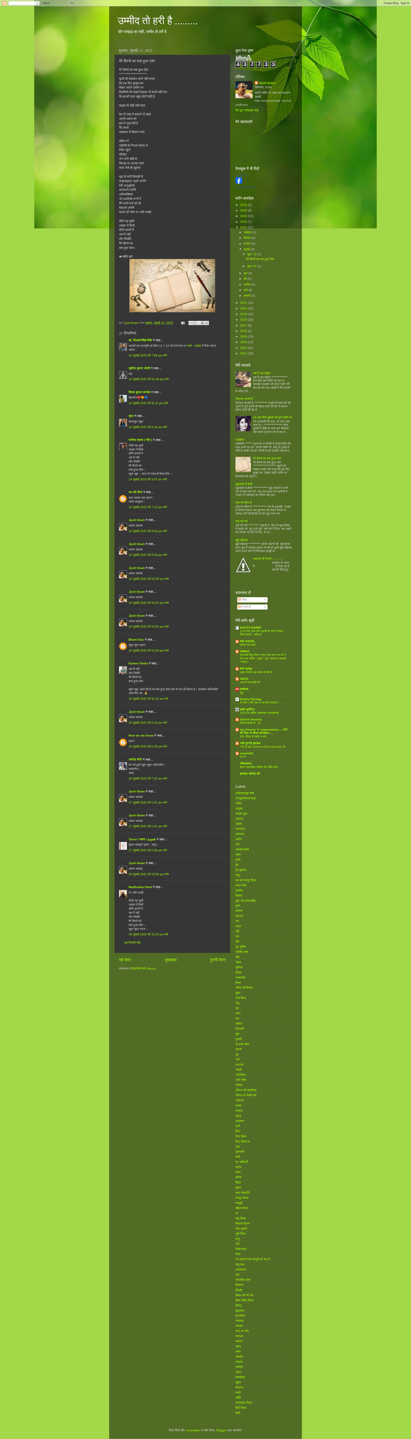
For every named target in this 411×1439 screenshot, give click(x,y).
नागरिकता (240, 1074)
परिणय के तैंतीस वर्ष (245, 1095)
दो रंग (243, 756)
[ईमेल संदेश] (183, 322)
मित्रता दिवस (242, 1223)
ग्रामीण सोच (241, 952)
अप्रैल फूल (241, 813)
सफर (238, 1346)
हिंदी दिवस (240, 1407)
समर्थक (239, 1356)
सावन (238, 1372)
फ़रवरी (247, 295)
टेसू (237, 1003)
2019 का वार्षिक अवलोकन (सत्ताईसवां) (259, 712)
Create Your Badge (245, 187)
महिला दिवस (241, 1208)
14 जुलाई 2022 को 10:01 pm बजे (149, 602)
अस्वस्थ (239, 834)
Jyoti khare (137, 520)
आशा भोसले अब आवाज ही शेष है (256, 672)
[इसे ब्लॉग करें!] (194, 323)
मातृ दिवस (240, 1218)
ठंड (237, 1008)
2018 (244, 319)
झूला (237, 992)
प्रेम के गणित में (243, 502)
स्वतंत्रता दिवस (243, 1402)
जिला (238, 982)
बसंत (238, 1172)
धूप (237, 1054)
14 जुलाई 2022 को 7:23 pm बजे (148, 507)
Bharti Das (136, 639)
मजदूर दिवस (241, 1197)
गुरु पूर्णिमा (240, 946)
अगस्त (247, 243)
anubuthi (246, 753)
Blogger (221, 1430)
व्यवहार (239, 1325)
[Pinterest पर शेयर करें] (207, 323)
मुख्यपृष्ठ (171, 960)
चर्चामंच (244, 689)
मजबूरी (239, 1203)
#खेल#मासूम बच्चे (244, 793)
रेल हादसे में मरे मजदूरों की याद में (252, 1259)
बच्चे (237, 1156)
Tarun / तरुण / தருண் (143, 839)
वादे (237, 1274)
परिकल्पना (246, 763)
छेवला (238, 972)
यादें (237, 1244)
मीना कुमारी (241, 1228)
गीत (237, 941)
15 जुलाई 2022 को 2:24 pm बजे (148, 722)
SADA (244, 678)
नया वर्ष (239, 1064)
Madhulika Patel (140, 887)
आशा (238, 854)
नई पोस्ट (125, 960)
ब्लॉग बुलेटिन (247, 709)
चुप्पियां (239, 967)
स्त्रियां (239, 1387)
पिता (237, 1131)
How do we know (141, 735)
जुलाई (247, 249)
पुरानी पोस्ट (218, 960)
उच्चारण (244, 651)
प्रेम (237, 1146)
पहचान (239, 1110)
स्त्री (238, 1392)
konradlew (193, 1430)
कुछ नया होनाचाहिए (245, 900)
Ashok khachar (251, 719)
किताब (238, 895)
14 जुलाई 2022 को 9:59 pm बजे (148, 531)
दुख (237, 1034)
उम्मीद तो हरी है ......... (158, 20)
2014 (244, 342)
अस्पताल (240, 828)
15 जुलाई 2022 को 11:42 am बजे (148, 698)
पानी (237, 1126)
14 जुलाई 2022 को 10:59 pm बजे (149, 650)
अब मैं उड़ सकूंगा (262, 373)
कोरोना (239, 910)
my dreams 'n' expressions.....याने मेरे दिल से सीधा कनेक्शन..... (263, 731)
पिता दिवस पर (242, 1141)
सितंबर (248, 238)
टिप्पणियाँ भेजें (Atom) (143, 968)
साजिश (239, 1367)
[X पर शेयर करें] (199, 323)
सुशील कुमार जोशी (139, 368)
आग (237, 844)
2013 (244, 348)
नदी (237, 1059)
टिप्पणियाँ (246, 607)
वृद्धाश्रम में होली (243, 484)
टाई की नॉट (241, 521)
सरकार (239, 1361)
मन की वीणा (135, 492)
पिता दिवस (240, 1136)
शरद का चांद (242, 1331)
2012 (244, 353)
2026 (244, 205)
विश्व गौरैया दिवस (244, 1300)
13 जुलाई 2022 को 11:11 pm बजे (148, 403)
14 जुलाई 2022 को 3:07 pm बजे (148, 479)
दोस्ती (238, 1049)
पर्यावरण (239, 1100)
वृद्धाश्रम (239, 1310)
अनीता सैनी (136, 759)
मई (245, 278)
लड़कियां (239, 439)
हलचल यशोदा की (250, 773)
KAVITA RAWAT (251, 627)
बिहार (238, 1182)
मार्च (246, 290)
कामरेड (239, 890)
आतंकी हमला (242, 849)
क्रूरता (239, 916)
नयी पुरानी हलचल (250, 743)
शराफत (239, 1336)
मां (236, 1213)
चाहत (238, 962)
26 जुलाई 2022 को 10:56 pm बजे (149, 874)
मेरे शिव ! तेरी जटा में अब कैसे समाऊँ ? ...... (262, 702)
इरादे (237, 859)
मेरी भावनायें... (248, 641)
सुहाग (238, 1382)
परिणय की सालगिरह (245, 1090)
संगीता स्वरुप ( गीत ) (140, 440)
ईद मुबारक (240, 870)
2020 (244, 308)
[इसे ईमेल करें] (190, 323)
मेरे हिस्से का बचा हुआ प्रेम (260, 259)
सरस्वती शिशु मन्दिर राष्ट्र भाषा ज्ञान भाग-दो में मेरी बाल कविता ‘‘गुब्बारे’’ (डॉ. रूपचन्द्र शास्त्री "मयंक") (263, 658)
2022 (244, 227)
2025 (244, 210)
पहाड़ (238, 1116)
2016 (244, 331)
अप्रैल (247, 284)
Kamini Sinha (138, 663)
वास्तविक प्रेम (242, 1279)
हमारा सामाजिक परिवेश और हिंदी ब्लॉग (259, 767)
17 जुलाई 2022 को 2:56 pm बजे (148, 850)
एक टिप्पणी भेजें (132, 942)
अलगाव (239, 818)
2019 (244, 314)
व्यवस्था (239, 1320)
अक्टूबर (248, 232)
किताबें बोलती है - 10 (250, 723)
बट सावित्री (241, 1162)
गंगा (237, 921)
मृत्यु (237, 1238)
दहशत (238, 1023)
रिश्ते (237, 1254)
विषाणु (238, 1305)
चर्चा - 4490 (194, 345)
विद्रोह (239, 1290)
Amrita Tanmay (251, 699)
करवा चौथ (240, 885)
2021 (244, 302)
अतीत (238, 803)
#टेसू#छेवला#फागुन (245, 798)
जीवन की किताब (244, 987)
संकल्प (238, 1341)
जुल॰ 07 (252, 266)
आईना (238, 839)
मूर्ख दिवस (240, 1233)
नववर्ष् (238, 1069)
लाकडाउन (240, 1269)
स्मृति (238, 1397)
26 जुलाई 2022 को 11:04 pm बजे (148, 934)
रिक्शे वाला (240, 1249)
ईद (236, 864)
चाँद (237, 957)
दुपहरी (238, 1039)
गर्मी (237, 931)
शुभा (131, 416)
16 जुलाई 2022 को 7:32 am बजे (148, 778)
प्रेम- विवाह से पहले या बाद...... (255, 736)
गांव (237, 936)
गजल (238, 926)
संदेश (244, 599)
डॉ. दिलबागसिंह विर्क (140, 340)
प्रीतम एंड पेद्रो (248, 644)
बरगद (238, 1167)
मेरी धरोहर (246, 668)
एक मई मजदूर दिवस (245, 880)
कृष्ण (237, 905)
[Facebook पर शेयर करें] (203, 323)
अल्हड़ (238, 823)
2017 (244, 325)
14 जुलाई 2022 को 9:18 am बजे (148, 427)
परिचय (239, 1085)
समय (238, 1351)
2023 (244, 221)
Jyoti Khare (241, 175)
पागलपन (239, 1121)
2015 (244, 336)
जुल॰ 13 (252, 254)
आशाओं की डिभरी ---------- (268, 558)
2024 (244, 216)
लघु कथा (240, 1264)
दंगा (237, 1018)
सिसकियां (240, 1377)
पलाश (238, 1105)
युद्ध (241, 692)
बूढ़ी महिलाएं (241, 540)
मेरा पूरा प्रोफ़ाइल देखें (246, 110)
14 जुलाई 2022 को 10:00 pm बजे (149, 578)
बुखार (238, 1187)
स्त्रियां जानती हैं (244, 398)
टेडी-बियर (240, 998)
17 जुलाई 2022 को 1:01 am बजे (148, 802)
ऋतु (237, 875)
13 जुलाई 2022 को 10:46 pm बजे (149, 379)
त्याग (237, 1013)
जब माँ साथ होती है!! (250, 682)
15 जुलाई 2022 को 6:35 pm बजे (148, 746)
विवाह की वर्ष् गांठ (244, 1295)
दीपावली (239, 1028)
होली (237, 1413)
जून (246, 273)
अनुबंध (239, 808)
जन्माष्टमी (240, 977)
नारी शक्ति (240, 1080)
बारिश (238, 1177)
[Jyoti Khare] (238, 183)
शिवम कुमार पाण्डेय (139, 392)
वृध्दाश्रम (240, 1315)
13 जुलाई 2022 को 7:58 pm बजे (148, 355)
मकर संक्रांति (242, 1192)
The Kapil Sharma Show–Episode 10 (262, 746)
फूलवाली (239, 1151)
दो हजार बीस (242, 1044)
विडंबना (239, 1285)
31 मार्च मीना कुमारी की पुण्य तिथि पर (272, 417)
